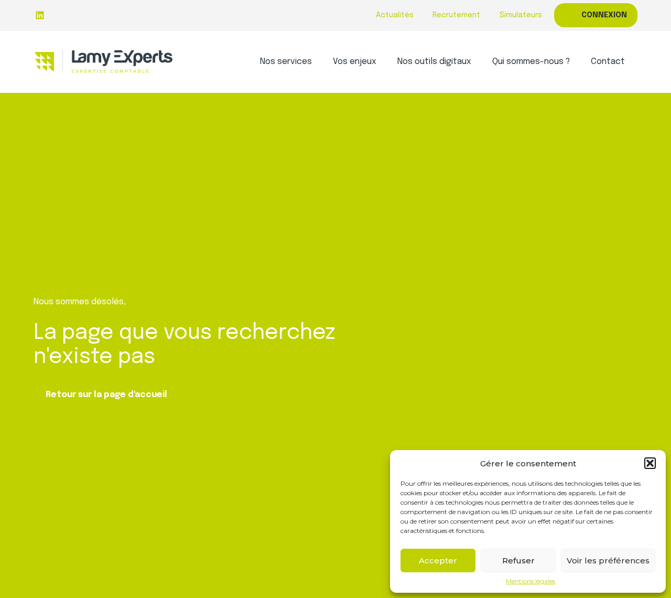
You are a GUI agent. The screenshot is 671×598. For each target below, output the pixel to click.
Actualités (395, 15)
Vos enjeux (354, 61)
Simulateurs (521, 15)
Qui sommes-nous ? (531, 61)
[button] (650, 463)
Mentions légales (530, 581)
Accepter (438, 560)
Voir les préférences (608, 560)
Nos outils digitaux (434, 61)
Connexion (604, 15)
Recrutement (456, 15)
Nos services (286, 61)
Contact (608, 61)
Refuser (518, 560)
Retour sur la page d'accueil (106, 394)
